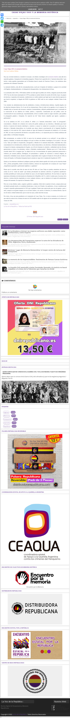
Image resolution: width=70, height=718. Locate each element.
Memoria (60, 219)
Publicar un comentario (9, 292)
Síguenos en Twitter (61, 710)
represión (65, 219)
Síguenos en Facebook (61, 708)
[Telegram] (2, 25)
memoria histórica (53, 77)
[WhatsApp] (2, 21)
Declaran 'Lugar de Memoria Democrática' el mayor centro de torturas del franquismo (36, 251)
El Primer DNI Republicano (35, 216)
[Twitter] (2, 18)
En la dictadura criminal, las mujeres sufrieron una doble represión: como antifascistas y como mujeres (36, 232)
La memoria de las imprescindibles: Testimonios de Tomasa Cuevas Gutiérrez (37, 259)
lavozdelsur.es (14, 204)
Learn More (32, 9)
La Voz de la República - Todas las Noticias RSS (18, 206)
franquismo (7, 419)
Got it (40, 9)
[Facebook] (2, 15)
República (7, 426)
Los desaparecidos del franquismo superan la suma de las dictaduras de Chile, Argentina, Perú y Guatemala (36, 241)
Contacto (58, 706)
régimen (6, 412)
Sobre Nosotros (60, 707)
